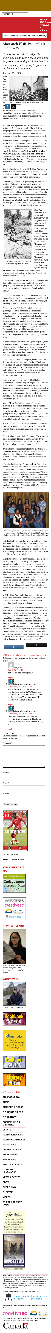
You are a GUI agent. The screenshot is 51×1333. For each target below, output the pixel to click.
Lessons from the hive (38, 655)
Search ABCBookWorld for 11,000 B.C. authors (45, 25)
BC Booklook (25, 5)
